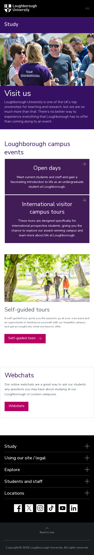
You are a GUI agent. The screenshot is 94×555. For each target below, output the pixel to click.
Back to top (47, 532)
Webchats (16, 405)
